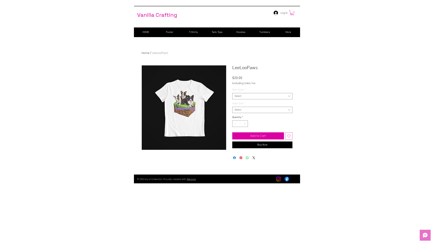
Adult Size (238, 103)
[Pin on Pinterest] (241, 158)
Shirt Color (239, 89)
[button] (292, 12)
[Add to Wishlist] (288, 135)
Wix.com (191, 179)
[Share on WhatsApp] (247, 158)
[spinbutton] (240, 124)
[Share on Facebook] (234, 158)
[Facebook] (287, 179)
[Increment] (245, 124)
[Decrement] (235, 124)
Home (146, 53)
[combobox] (262, 96)
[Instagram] (278, 179)
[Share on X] (254, 158)
